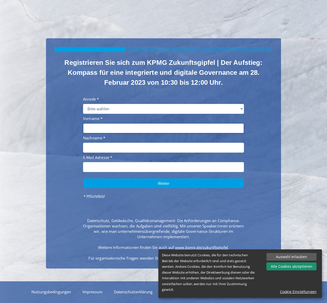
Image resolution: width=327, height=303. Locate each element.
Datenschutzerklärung (133, 291)
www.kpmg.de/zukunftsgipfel (201, 247)
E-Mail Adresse (96, 157)
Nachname (92, 137)
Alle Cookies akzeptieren (291, 266)
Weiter (163, 183)
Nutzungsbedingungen (51, 291)
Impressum (92, 291)
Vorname (91, 118)
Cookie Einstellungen (298, 291)
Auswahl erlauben (291, 256)
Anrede (89, 99)
